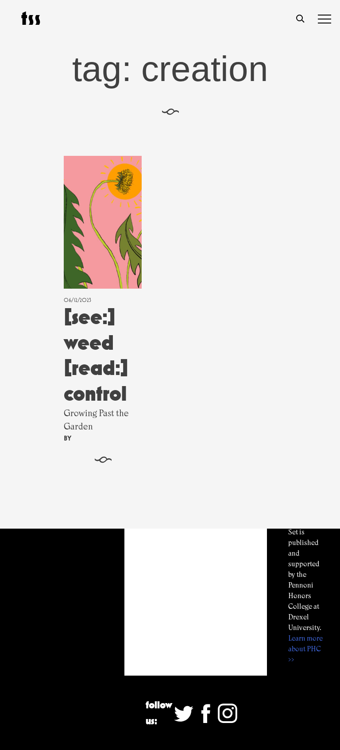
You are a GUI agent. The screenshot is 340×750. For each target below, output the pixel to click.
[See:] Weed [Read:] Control (96, 355)
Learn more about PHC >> (305, 649)
